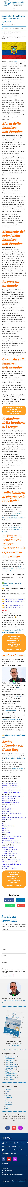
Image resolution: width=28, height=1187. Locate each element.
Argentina (8, 1089)
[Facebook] (3, 1159)
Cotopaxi (14, 516)
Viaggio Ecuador (20, 28)
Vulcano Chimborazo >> (9, 853)
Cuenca (18, 513)
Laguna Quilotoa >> (8, 855)
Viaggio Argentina (10, 1057)
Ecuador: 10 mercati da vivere (11, 860)
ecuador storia (16, 32)
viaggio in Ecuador (17, 769)
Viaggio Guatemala (11, 1073)
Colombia (8, 1095)
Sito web (4, 962)
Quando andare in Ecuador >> (11, 788)
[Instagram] (20, 1128)
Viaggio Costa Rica (11, 1066)
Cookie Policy (22, 1181)
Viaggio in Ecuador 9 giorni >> (13, 607)
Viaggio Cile (9, 1062)
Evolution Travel (19, 697)
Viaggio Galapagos (11, 1072)
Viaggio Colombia (10, 1064)
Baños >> (5, 828)
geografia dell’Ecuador (15, 527)
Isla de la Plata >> (7, 809)
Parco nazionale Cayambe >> (11, 843)
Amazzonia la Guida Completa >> (12, 796)
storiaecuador (8, 34)
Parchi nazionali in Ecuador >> (11, 836)
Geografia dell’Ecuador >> (10, 786)
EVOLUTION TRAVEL (8, 1170)
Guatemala (8, 1104)
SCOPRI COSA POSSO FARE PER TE (12, 1174)
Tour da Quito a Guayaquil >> (13, 605)
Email (4, 955)
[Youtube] (9, 1159)
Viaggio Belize (9, 1058)
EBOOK (4, 1172)
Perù (6, 1108)
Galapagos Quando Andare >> (11, 790)
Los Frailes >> (6, 811)
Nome (4, 949)
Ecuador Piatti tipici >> (9, 868)
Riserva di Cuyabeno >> (9, 800)
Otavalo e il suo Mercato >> (10, 862)
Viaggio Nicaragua (10, 1077)
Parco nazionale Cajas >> (10, 841)
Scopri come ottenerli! (14, 1045)
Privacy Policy (15, 1181)
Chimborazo (6, 518)
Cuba (7, 1099)
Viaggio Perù (9, 1079)
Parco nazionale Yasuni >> (10, 803)
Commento (5, 929)
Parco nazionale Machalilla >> (11, 813)
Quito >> (4, 824)
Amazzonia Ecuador (17, 518)
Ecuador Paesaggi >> (9, 847)
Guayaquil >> (6, 832)
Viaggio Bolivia (9, 1060)
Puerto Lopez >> (7, 807)
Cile (6, 1093)
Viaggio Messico (10, 1075)
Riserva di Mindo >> (8, 839)
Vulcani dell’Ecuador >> (9, 849)
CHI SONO (5, 1169)
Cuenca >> (5, 830)
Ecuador (15, 62)
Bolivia (7, 1091)
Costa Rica (8, 1097)
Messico (7, 1106)
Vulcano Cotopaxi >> (8, 851)
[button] (14, 9)
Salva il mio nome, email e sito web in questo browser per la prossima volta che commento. (14, 971)
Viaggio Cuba (9, 1068)
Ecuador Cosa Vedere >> (10, 783)
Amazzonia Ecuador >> (9, 798)
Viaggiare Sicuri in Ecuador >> (11, 792)
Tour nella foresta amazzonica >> (14, 599)
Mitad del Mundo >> (8, 826)
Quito (12, 513)
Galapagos (7, 520)
